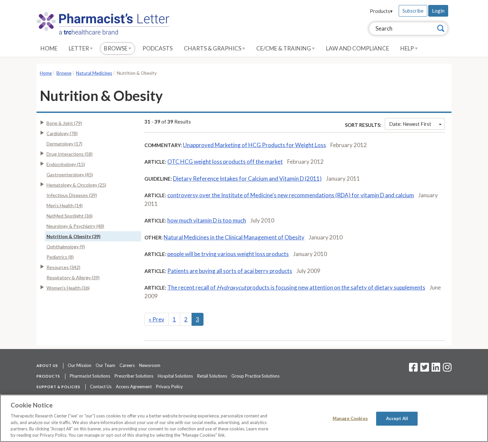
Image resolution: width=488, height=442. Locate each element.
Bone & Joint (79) (64, 123)
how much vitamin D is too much (206, 220)
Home (49, 48)
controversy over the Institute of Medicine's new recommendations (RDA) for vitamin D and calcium (290, 195)
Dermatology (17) (64, 143)
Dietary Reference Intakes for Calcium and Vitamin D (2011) (247, 178)
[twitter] (424, 369)
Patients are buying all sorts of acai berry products (229, 270)
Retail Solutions (212, 376)
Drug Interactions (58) (69, 154)
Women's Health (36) (68, 288)
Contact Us (101, 386)
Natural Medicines (94, 73)
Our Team (105, 365)
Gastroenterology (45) (69, 174)
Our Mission (79, 365)
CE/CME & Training (284, 48)
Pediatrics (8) (60, 257)
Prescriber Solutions (134, 376)
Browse (116, 48)
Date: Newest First (410, 124)
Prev (156, 319)
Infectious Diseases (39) (71, 195)
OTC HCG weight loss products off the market (225, 161)
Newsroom (149, 365)
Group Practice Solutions (255, 376)
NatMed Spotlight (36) (69, 216)
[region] (244, 418)
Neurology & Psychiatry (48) (75, 226)
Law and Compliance (357, 48)
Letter (79, 48)
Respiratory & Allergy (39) (73, 277)
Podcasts (157, 48)
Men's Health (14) (64, 205)
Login (438, 11)
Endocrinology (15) (65, 164)
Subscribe (413, 11)
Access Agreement (134, 386)
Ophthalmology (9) (65, 246)
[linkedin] (436, 369)
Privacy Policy (169, 386)
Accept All (397, 418)
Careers (127, 365)
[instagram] (447, 369)
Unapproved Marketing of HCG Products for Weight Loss (254, 144)
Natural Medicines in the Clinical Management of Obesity (234, 237)
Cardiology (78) (62, 133)
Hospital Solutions (175, 376)
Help (407, 48)
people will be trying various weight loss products (228, 253)
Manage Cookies (350, 418)
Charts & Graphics (213, 48)
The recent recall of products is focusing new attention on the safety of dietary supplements (296, 287)
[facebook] (413, 369)
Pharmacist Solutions (90, 376)
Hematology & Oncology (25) (76, 185)
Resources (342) (63, 267)
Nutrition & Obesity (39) (73, 236)
